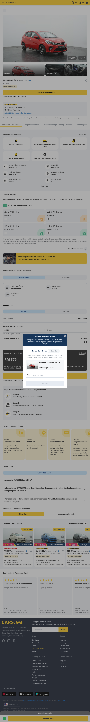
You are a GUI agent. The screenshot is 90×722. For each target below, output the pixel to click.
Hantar (45, 383)
